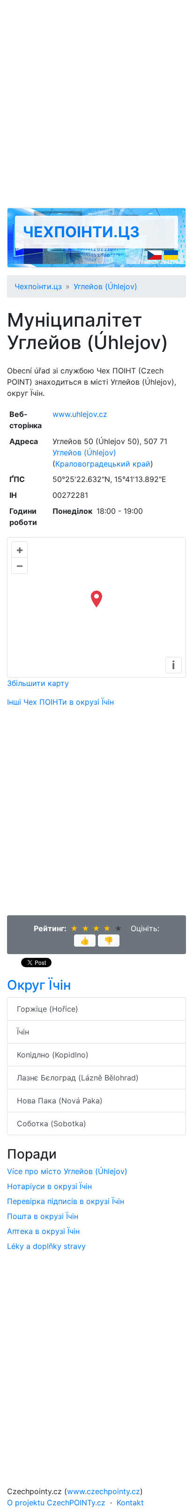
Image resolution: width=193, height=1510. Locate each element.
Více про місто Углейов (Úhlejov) (67, 1171)
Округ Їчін (39, 985)
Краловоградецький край (102, 463)
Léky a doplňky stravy (46, 1246)
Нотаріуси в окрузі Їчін (49, 1186)
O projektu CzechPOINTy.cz (56, 1502)
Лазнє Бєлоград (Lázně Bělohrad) (78, 1077)
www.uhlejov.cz (79, 414)
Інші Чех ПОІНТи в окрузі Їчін (60, 702)
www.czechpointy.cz (103, 1491)
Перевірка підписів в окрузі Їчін (65, 1201)
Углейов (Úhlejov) (105, 286)
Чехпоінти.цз (81, 232)
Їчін (23, 1031)
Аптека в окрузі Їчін (43, 1231)
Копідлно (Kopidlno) (53, 1054)
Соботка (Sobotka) (51, 1123)
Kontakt (130, 1502)
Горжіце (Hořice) (47, 1009)
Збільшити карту (38, 683)
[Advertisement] (96, 103)
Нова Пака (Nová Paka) (60, 1100)
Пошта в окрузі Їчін (42, 1216)
